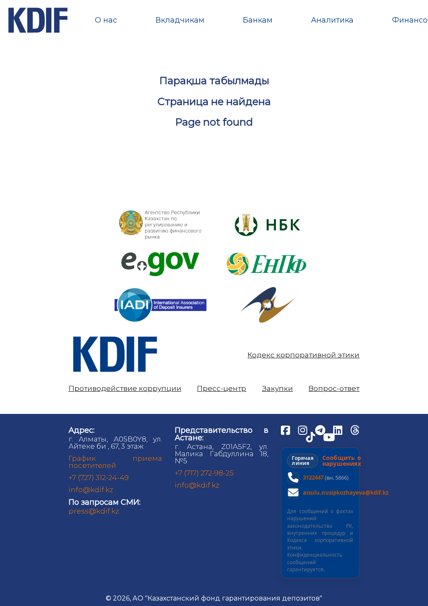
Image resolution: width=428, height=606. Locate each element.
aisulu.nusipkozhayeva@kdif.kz (345, 492)
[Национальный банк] (160, 212)
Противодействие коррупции (125, 388)
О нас (106, 20)
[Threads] (354, 430)
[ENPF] (267, 250)
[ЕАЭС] (267, 290)
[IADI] (160, 287)
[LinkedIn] (338, 430)
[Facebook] (286, 430)
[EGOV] (160, 255)
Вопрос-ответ (333, 388)
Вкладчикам (179, 20)
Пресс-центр (221, 388)
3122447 (313, 477)
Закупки (277, 388)
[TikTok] (311, 437)
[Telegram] (321, 430)
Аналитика (332, 20)
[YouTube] (329, 437)
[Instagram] (303, 430)
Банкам (258, 20)
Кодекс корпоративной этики (303, 355)
